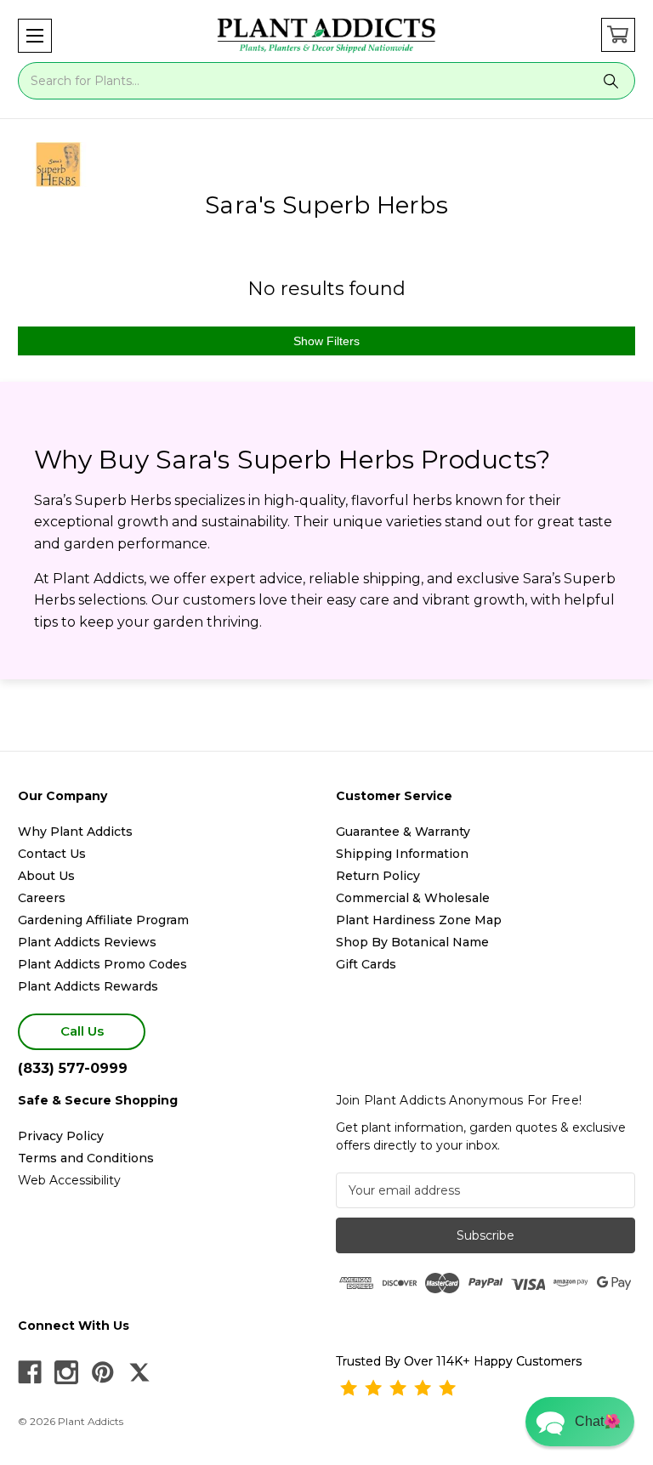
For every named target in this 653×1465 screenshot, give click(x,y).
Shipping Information (402, 853)
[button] (35, 36)
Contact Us (52, 853)
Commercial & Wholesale (413, 898)
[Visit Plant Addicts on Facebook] (30, 1372)
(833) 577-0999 (73, 1068)
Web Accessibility (69, 1180)
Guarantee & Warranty (403, 831)
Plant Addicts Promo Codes (102, 964)
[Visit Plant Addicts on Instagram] (66, 1372)
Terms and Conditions (86, 1158)
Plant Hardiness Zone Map (419, 920)
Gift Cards (366, 964)
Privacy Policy (61, 1136)
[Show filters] (326, 341)
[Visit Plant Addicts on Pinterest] (103, 1372)
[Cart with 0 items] (618, 35)
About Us (46, 875)
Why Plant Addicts (75, 831)
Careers (41, 898)
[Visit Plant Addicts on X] (139, 1372)
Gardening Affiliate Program (103, 920)
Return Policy (378, 875)
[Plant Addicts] (326, 36)
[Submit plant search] (611, 81)
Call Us (82, 1031)
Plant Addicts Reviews (87, 942)
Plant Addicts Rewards (88, 986)
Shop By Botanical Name (412, 942)
